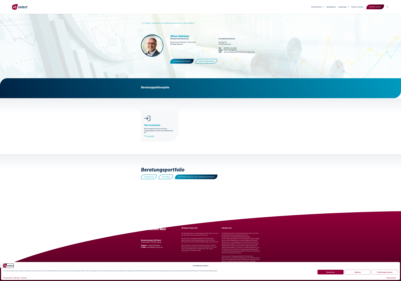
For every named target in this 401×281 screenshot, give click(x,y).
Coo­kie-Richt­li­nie (7, 277)
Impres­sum (24, 277)
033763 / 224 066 (230, 48)
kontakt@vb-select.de (154, 247)
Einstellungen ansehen (385, 272)
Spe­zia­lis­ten (331, 7)
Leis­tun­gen (342, 7)
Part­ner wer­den (357, 7)
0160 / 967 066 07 (230, 50)
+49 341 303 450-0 (154, 245)
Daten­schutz (16, 277)
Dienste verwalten (391, 277)
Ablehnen (358, 272)
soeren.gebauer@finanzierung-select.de (239, 52)
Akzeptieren (330, 272)
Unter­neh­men (316, 7)
